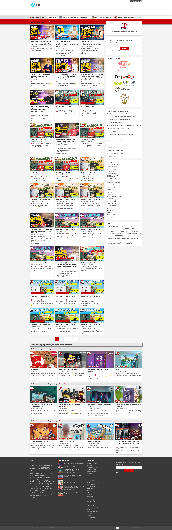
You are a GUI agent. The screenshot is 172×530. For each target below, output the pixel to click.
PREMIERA (109, 200)
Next (76, 339)
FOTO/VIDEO (110, 178)
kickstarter (132, 236)
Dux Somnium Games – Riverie (76, 17)
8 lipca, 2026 (58, 48)
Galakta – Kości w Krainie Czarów (115, 150)
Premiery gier (110, 201)
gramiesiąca (109, 236)
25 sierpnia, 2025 (34, 297)
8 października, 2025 (35, 234)
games (139, 233)
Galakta (61, 421)
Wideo (32, 38)
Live (108, 191)
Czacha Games (63, 384)
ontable (39, 46)
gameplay (109, 180)
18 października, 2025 (60, 201)
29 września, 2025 (59, 231)
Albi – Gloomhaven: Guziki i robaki (115, 153)
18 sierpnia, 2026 (62, 408)
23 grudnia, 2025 (59, 108)
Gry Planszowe (45, 36)
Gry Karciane (110, 184)
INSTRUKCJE (110, 187)
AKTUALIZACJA (111, 164)
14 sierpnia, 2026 (119, 408)
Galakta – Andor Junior (94, 441)
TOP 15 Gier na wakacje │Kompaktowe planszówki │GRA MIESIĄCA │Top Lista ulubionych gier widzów (67, 44)
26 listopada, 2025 (59, 144)
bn (125, 226)
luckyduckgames (116, 238)
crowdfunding (110, 173)
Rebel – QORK (110, 137)
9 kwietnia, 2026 (59, 79)
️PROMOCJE (110, 203)
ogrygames (133, 238)
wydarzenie (123, 243)
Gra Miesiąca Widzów (36, 36)
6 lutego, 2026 (34, 113)
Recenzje (109, 207)
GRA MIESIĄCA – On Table (63, 106)
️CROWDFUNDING (111, 175)
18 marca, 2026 (84, 79)
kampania (127, 236)
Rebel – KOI (119, 369)
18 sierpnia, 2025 (59, 297)
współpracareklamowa (113, 243)
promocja (139, 240)
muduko (128, 238)
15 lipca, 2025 (84, 326)
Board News (59, 103)
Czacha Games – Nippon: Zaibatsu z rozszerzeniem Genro (121, 116)
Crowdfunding (110, 171)
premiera (134, 240)
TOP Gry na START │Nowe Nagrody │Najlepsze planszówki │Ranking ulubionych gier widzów (41, 76)
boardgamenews (120, 228)
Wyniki (108, 216)
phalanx (115, 240)
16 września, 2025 (34, 264)
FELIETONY (110, 177)
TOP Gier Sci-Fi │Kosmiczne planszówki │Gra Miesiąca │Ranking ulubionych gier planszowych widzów (67, 264)
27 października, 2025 (85, 174)
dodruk (116, 233)
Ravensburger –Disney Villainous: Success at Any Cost (120, 134)
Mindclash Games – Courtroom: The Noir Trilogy (118, 128)
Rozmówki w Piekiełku (112, 209)
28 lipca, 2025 (59, 326)
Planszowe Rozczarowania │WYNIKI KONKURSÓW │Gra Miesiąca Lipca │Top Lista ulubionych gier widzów (41, 43)
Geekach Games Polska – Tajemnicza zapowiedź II (119, 119)
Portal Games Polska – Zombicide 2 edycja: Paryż (119, 143)
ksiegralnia (109, 238)
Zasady (109, 217)
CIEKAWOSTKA (66, 103)
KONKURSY (110, 189)
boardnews (122, 231)
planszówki (120, 240)
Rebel (60, 349)
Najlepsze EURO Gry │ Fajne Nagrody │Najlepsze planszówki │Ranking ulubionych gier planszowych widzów (92, 76)
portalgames (127, 240)
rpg (120, 242)
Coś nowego (110, 169)
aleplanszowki (116, 226)
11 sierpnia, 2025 (84, 297)
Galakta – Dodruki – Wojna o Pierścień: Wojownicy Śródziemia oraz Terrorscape (128, 442)
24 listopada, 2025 (85, 141)
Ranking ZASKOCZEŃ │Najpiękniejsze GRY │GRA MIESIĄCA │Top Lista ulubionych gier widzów (92, 43)
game (129, 233)
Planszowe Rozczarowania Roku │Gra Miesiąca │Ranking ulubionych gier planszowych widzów (67, 141)
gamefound (134, 233)
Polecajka (109, 198)
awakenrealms (121, 226)
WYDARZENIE (110, 214)
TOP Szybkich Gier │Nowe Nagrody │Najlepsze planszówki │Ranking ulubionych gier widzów (66, 76)
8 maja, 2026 (33, 79)
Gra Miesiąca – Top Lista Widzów (90, 173)
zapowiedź (129, 243)
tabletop (123, 242)
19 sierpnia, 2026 (91, 373)
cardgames (129, 231)
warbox (135, 242)
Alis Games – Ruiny (111, 156)
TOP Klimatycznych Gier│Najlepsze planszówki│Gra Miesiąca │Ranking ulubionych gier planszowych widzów (41, 231)
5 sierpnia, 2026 (34, 46)
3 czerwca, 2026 (84, 46)
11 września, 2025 (85, 264)
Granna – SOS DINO (111, 131)
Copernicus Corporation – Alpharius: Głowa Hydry (118, 140)
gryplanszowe (118, 236)
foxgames (120, 233)
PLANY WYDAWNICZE (112, 196)
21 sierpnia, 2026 (34, 371)
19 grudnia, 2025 (84, 108)
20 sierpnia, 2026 (62, 371)
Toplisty (109, 210)
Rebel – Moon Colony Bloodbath (68, 369)
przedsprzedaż (111, 242)
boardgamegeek (111, 228)
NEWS (108, 193)
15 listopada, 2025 (59, 174)
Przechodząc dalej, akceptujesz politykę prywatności (124, 50)
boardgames (129, 228)
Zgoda (117, 527)
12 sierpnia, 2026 (119, 371)
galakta (125, 233)
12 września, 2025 (59, 267)
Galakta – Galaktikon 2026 (66, 441)
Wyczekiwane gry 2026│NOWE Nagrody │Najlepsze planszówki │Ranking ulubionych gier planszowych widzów (40, 109)
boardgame (130, 226)
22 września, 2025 (85, 231)
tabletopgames (130, 242)
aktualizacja (109, 226)
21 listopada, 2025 (34, 174)
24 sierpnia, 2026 (34, 408)
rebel (117, 242)
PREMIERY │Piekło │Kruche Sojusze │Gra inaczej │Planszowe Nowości (109, 17)
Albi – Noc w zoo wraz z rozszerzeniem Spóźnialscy (119, 113)
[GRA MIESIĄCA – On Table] (67, 97)
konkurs (137, 236)
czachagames (111, 233)
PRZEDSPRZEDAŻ (111, 205)
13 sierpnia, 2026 (91, 443)
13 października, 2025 (85, 201)
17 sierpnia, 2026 (91, 408)
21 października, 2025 (35, 201)
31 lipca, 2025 (33, 326)
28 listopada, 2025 (34, 141)
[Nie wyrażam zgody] (170, 528)
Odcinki (109, 194)
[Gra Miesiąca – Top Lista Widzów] (92, 163)
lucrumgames (123, 238)
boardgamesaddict (112, 231)
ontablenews (110, 240)
